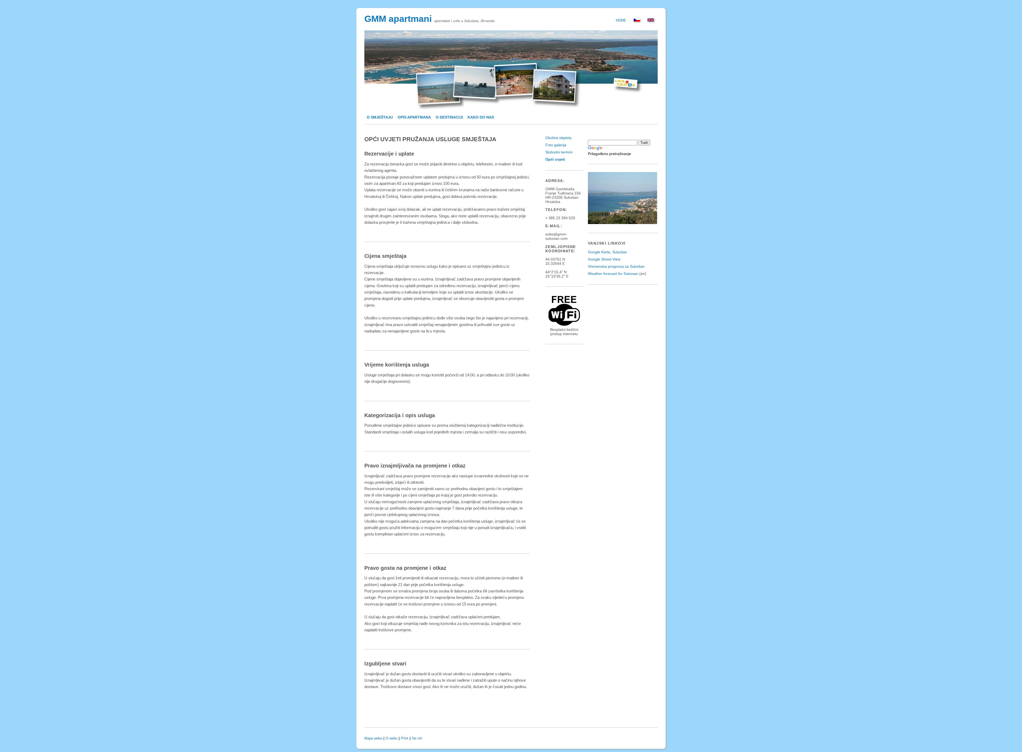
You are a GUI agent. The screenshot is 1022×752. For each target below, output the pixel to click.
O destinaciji (449, 117)
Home (621, 20)
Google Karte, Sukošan (607, 252)
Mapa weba (373, 738)
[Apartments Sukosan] (651, 20)
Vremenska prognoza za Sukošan (616, 266)
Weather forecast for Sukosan (613, 273)
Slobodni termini (558, 152)
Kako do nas (481, 117)
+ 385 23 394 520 (560, 218)
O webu (391, 738)
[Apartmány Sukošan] (637, 20)
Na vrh (417, 738)
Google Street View (604, 259)
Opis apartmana (414, 117)
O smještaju (380, 117)
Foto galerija (555, 145)
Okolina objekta (558, 138)
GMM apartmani (398, 19)
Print (404, 738)
